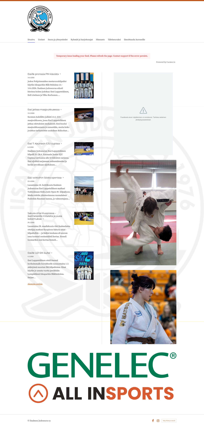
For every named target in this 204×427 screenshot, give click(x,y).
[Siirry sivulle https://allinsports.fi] (102, 394)
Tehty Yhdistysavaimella (169, 420)
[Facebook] (152, 420)
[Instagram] (158, 420)
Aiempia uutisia (35, 284)
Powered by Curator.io (165, 62)
